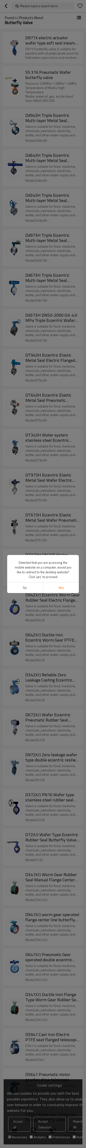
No (25, 587)
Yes (61, 587)
